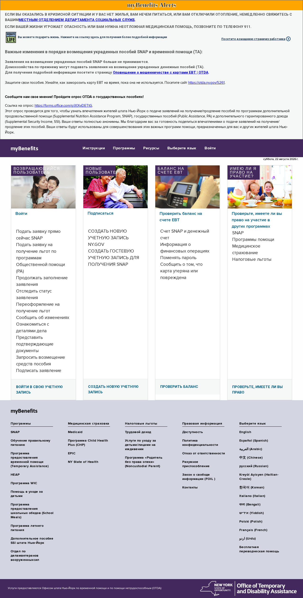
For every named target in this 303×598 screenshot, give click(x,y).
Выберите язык (181, 148)
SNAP (15, 432)
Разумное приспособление (196, 464)
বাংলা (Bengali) (249, 504)
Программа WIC (24, 483)
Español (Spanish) (253, 440)
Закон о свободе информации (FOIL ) (198, 477)
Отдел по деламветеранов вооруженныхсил (25, 556)
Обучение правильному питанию (30, 443)
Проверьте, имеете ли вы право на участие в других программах (257, 220)
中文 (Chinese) (251, 457)
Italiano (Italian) (252, 496)
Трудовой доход (138, 432)
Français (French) (253, 530)
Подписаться (100, 213)
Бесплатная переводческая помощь (259, 549)
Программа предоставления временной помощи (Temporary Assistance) (30, 460)
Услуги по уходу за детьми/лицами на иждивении (140, 445)
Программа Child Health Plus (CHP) (88, 443)
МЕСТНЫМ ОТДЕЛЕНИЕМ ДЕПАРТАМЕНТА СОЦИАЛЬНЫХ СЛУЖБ (77, 20)
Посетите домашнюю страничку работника (253, 39)
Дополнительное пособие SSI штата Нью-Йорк (32, 541)
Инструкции (94, 148)
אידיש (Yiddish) (251, 513)
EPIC (72, 453)
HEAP (15, 474)
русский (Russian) (253, 466)
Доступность (192, 432)
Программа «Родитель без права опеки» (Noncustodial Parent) (143, 462)
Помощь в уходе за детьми (27, 494)
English (245, 432)
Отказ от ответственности (203, 453)
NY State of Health (83, 462)
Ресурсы (151, 148)
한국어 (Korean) (251, 487)
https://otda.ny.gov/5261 (206, 82)
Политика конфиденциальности (200, 443)
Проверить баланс (179, 387)
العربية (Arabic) (250, 449)
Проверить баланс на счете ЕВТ (181, 217)
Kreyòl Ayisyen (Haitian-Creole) (258, 477)
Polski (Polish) (250, 521)
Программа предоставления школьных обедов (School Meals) (32, 511)
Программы (124, 148)
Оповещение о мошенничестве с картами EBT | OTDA (160, 72)
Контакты (190, 487)
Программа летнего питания (27, 528)
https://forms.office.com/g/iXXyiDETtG (63, 105)
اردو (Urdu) (247, 538)
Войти (210, 148)
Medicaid (75, 432)
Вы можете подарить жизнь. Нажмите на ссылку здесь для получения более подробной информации (92, 37)
